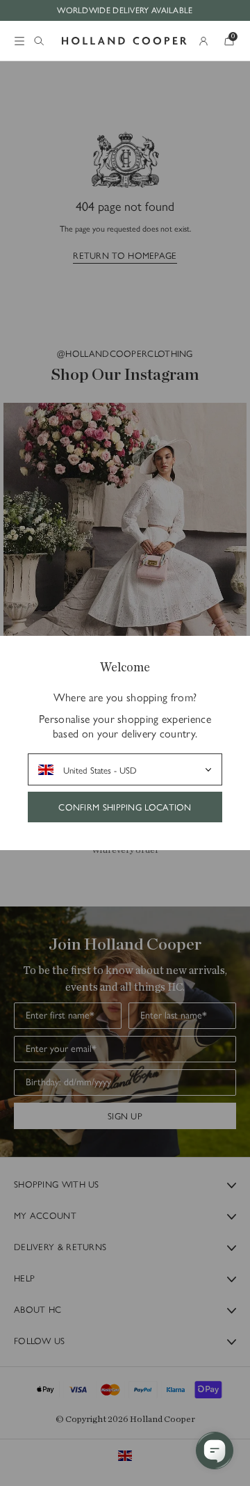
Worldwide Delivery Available (124, 9)
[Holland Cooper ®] (124, 41)
